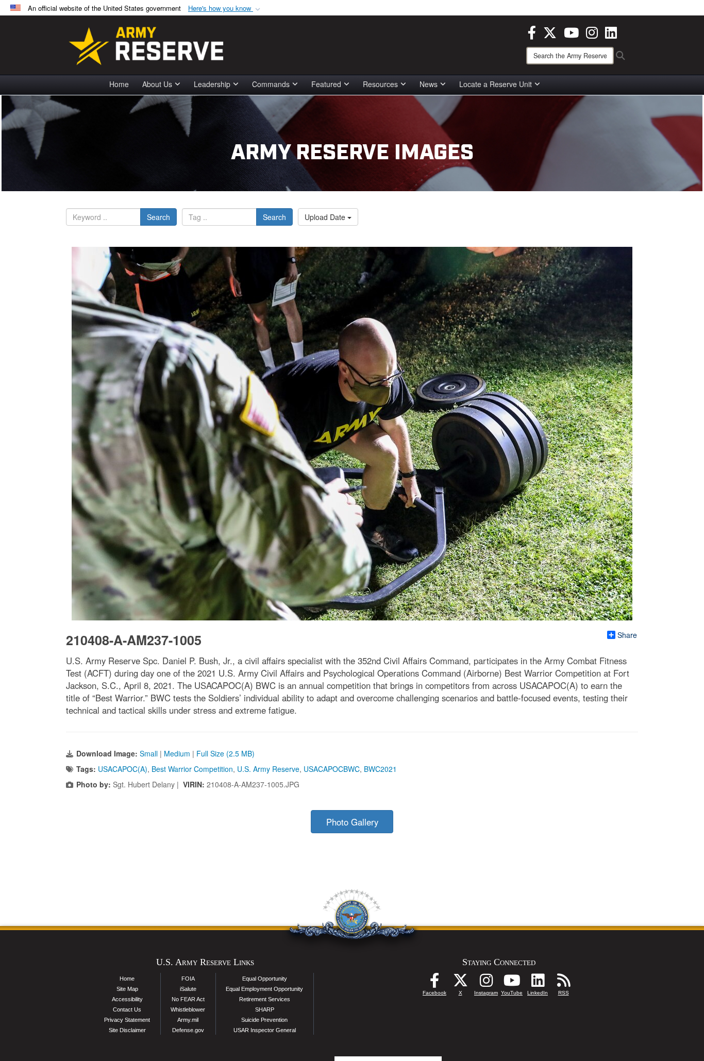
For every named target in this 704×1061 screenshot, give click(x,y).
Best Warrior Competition (192, 769)
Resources (380, 84)
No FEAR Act (188, 999)
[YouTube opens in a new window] (571, 31)
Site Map (127, 989)
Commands (271, 84)
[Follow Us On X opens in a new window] (460, 983)
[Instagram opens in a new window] (592, 31)
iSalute (188, 989)
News (429, 84)
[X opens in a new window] (550, 31)
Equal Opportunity (264, 978)
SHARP (264, 1009)
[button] (225, 8)
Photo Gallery (352, 822)
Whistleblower (188, 1009)
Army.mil (187, 1020)
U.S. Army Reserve (268, 769)
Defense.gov (188, 1030)
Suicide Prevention (264, 1020)
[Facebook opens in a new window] (532, 31)
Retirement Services (264, 999)
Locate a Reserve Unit (495, 84)
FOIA (188, 978)
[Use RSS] (563, 983)
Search (158, 217)
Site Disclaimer (127, 1030)
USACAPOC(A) (122, 769)
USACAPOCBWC (332, 769)
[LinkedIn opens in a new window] (611, 31)
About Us (157, 84)
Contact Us (127, 1009)
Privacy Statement (127, 1020)
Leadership (212, 84)
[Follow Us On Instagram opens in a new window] (486, 983)
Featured (326, 84)
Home (119, 84)
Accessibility (127, 999)
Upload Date (326, 217)
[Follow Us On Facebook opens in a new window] (434, 983)
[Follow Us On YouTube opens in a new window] (512, 983)
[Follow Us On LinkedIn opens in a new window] (537, 983)
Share (627, 635)
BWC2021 (380, 769)
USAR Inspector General (264, 1030)
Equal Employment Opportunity (264, 989)
